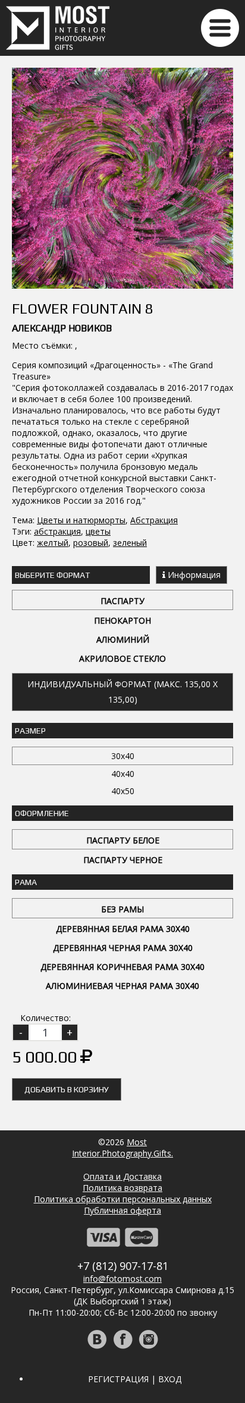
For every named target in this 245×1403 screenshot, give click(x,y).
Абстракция (154, 520)
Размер (30, 730)
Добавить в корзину (66, 1089)
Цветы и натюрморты (81, 520)
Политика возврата (122, 1187)
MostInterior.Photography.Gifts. (122, 1147)
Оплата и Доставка (122, 1176)
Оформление (42, 813)
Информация (193, 574)
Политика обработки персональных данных (123, 1199)
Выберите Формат (52, 575)
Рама (26, 882)
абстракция (57, 531)
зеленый (130, 542)
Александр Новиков (62, 328)
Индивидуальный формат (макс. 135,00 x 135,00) (122, 691)
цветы (98, 531)
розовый (90, 542)
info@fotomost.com (122, 1278)
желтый (52, 542)
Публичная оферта (122, 1210)
